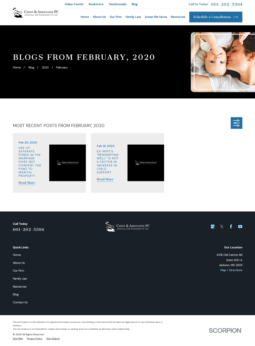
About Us (19, 263)
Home (17, 255)
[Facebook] (231, 226)
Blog (135, 4)
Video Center (74, 4)
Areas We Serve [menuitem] (156, 17)
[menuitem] (18, 338)
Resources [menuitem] (178, 17)
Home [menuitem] (85, 17)
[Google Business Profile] (213, 226)
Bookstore (96, 4)
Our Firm (18, 271)
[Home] (35, 13)
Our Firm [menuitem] (116, 17)
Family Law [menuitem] (133, 17)
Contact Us (20, 302)
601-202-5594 (226, 4)
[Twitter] (222, 226)
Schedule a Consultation (212, 17)
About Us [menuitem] (99, 17)
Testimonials (117, 4)
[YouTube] (240, 226)
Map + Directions (231, 270)
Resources (20, 286)
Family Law (20, 278)
